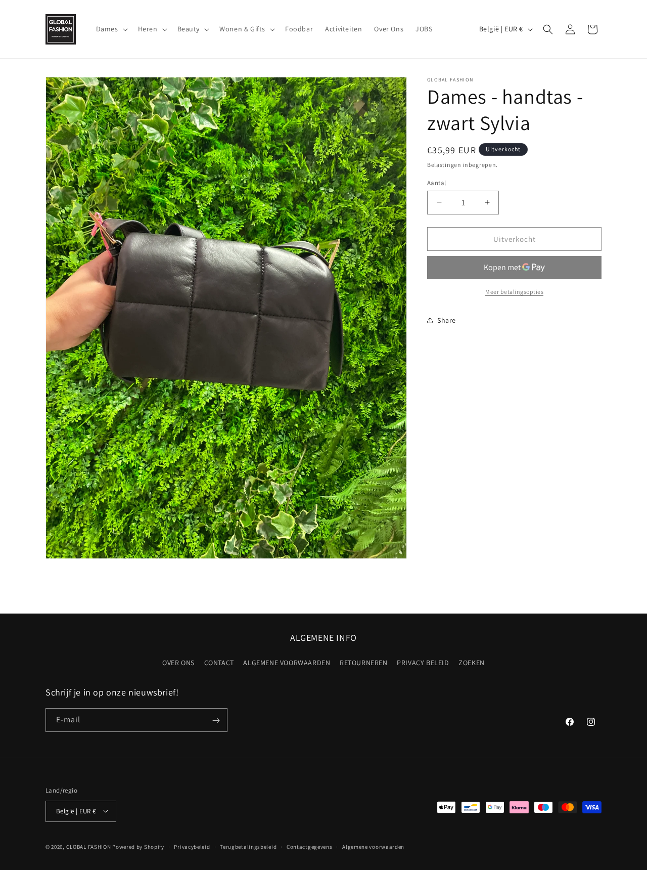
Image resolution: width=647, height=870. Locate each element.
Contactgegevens (310, 846)
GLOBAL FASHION (88, 846)
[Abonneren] (216, 720)
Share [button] (446, 319)
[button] (111, 28)
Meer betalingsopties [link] (514, 291)
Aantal (436, 182)
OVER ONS (178, 662)
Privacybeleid (192, 846)
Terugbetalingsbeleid (248, 846)
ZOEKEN (471, 662)
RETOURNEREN (364, 662)
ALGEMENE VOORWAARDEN (286, 662)
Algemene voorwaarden (373, 846)
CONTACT (219, 662)
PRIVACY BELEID (423, 662)
